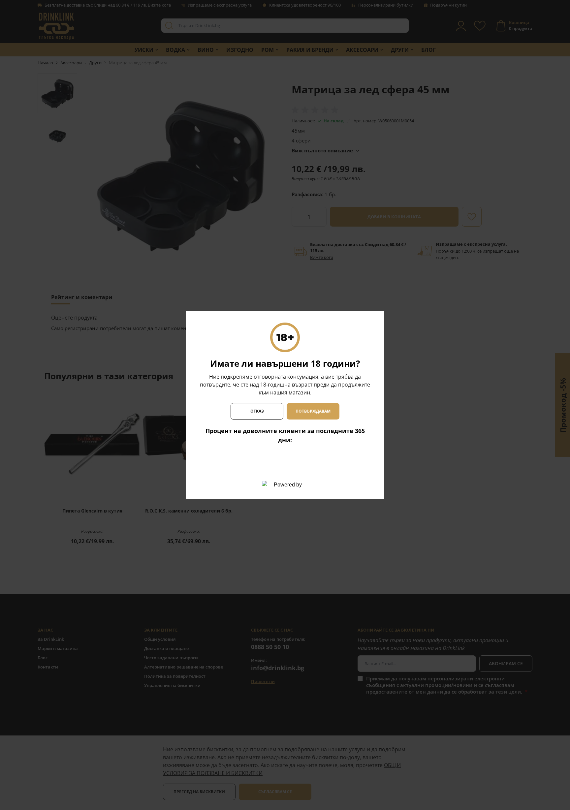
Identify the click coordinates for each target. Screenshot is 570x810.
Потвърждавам (313, 411)
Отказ (257, 411)
